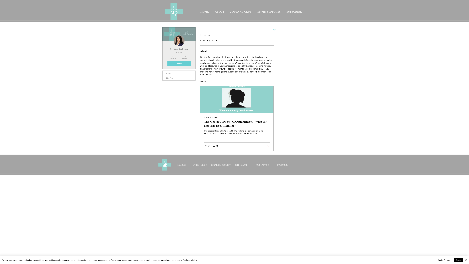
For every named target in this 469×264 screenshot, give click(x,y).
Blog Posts (169, 78)
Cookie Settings (444, 260)
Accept (458, 260)
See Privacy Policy (190, 260)
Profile (168, 73)
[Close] (466, 260)
